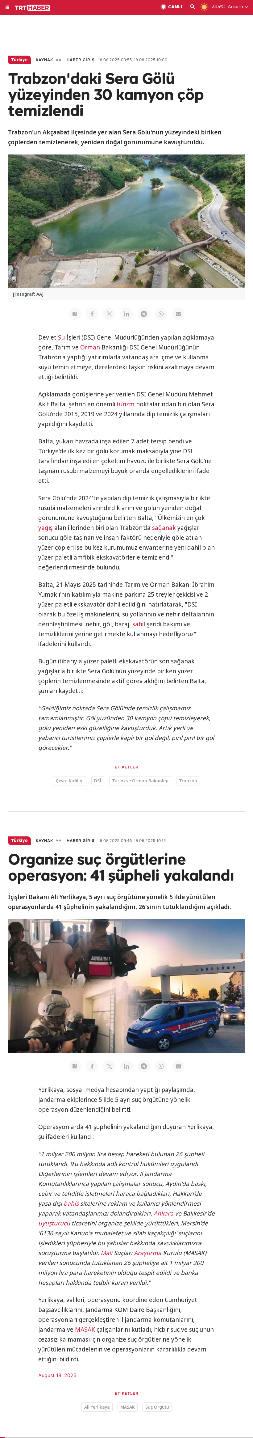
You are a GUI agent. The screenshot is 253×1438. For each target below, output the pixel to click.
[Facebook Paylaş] (92, 314)
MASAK (85, 1330)
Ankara (163, 1213)
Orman (90, 347)
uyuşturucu (54, 1223)
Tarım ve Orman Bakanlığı (140, 781)
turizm (126, 404)
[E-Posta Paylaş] (178, 314)
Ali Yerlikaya (97, 1407)
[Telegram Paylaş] (144, 314)
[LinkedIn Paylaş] (126, 314)
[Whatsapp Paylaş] (161, 314)
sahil (138, 624)
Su (61, 337)
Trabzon (188, 781)
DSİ (98, 781)
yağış (45, 528)
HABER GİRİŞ (81, 60)
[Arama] (193, 7)
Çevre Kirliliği (70, 781)
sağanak (164, 528)
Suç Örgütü (157, 1407)
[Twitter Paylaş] (109, 314)
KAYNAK (44, 60)
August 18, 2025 (57, 1375)
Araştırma (147, 1253)
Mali (106, 1253)
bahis (71, 1203)
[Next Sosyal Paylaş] (74, 314)
